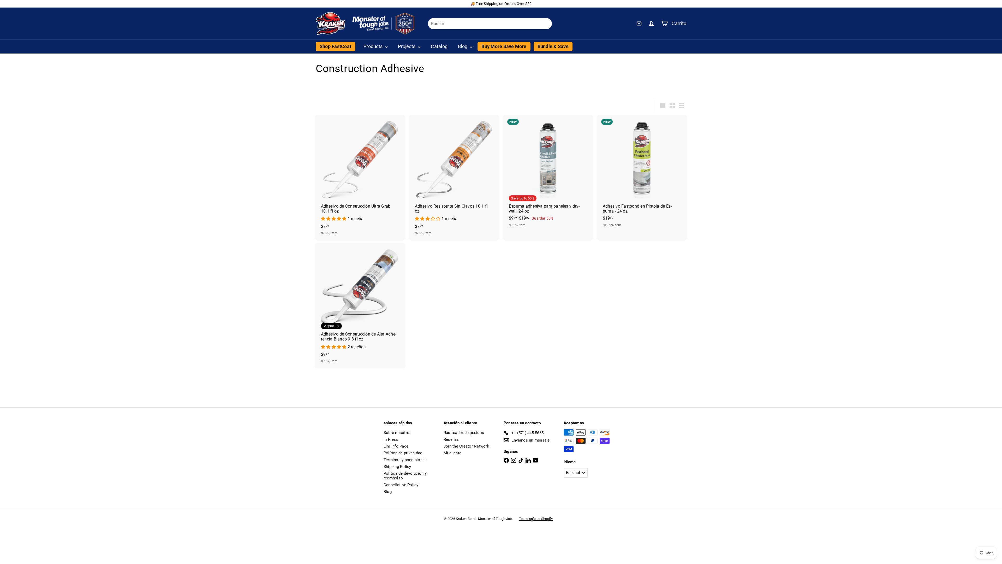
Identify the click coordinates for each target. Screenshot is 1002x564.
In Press (391, 439)
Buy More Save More (503, 46)
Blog (463, 46)
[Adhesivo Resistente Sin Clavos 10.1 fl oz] (454, 177)
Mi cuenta (452, 453)
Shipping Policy (397, 466)
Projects (407, 46)
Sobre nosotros (397, 432)
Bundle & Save (553, 46)
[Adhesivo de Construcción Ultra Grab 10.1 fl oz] (360, 177)
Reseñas (451, 439)
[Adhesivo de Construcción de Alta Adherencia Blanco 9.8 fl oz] (360, 305)
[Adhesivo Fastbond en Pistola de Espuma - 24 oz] (642, 173)
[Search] (545, 23)
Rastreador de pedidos (464, 432)
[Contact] (639, 23)
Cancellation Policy (401, 485)
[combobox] (490, 23)
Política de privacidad (403, 453)
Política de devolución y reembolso (405, 475)
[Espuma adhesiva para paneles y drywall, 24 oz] (548, 173)
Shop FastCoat (335, 46)
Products (373, 46)
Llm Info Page (396, 446)
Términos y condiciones (405, 459)
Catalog (439, 46)
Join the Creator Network (466, 446)
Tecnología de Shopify (536, 519)
